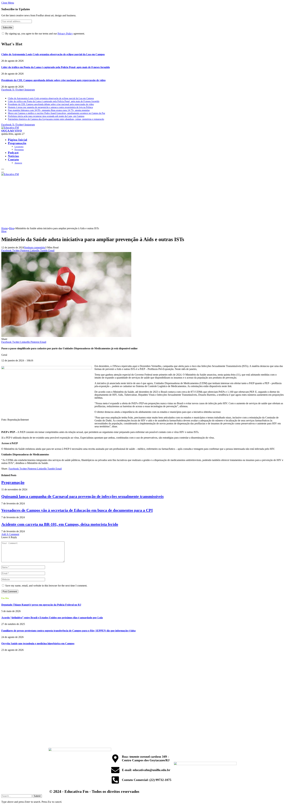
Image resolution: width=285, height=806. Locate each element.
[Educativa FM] (10, 127)
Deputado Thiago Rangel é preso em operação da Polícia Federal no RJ (41, 604)
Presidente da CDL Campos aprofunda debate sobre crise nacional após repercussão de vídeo (53, 80)
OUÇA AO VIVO (11, 130)
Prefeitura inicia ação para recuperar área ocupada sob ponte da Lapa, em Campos (46, 116)
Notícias (13, 156)
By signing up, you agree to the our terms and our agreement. (45, 33)
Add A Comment (10, 534)
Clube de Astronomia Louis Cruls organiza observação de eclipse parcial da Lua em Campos (53, 54)
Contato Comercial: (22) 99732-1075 (146, 780)
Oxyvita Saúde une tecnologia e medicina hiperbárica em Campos (37, 643)
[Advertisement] (142, 202)
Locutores (19, 146)
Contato (13, 159)
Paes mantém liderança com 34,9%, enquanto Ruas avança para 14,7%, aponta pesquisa (49, 110)
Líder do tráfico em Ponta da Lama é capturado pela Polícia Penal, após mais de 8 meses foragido (55, 67)
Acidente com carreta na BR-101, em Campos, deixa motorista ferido (59, 524)
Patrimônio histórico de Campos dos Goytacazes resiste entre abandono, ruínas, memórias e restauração (56, 119)
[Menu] (2, 169)
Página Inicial (17, 139)
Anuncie (18, 163)
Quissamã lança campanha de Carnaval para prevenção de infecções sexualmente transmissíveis (82, 496)
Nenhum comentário (34, 247)
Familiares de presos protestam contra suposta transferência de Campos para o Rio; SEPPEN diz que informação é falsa (68, 630)
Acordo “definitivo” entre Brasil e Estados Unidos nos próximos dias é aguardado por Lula (52, 617)
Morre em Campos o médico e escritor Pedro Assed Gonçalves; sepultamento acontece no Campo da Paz (56, 113)
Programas (19, 149)
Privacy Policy (65, 33)
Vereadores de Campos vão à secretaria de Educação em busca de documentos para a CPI (77, 510)
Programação (17, 143)
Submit (37, 796)
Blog (3, 231)
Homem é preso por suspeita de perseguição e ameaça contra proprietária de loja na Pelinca (50, 107)
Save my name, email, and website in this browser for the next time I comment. (46, 585)
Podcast (13, 152)
